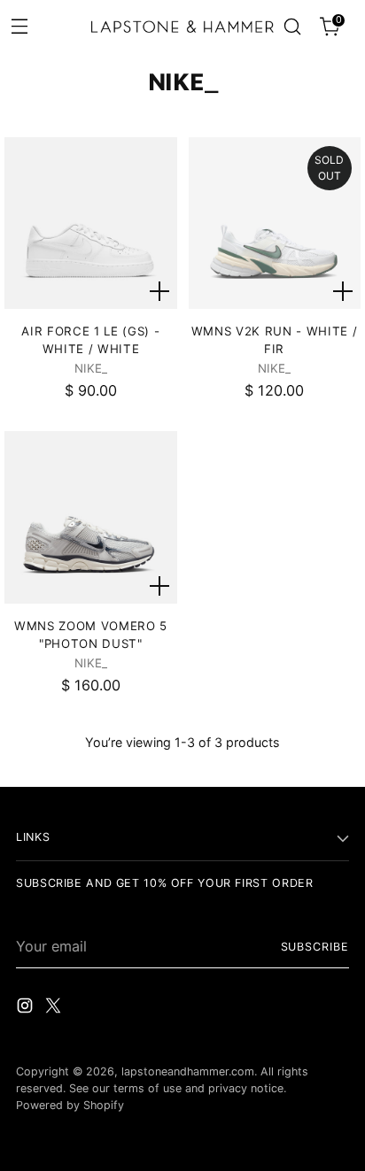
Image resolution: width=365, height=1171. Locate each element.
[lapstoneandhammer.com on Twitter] (55, 1008)
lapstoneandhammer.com (187, 1071)
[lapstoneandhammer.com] (182, 26)
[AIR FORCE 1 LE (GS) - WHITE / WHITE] (90, 223)
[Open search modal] (292, 27)
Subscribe (315, 946)
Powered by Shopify (70, 1105)
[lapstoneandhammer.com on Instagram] (26, 1008)
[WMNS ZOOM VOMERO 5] (90, 517)
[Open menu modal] (19, 25)
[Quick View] (159, 291)
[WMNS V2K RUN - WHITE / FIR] (275, 223)
